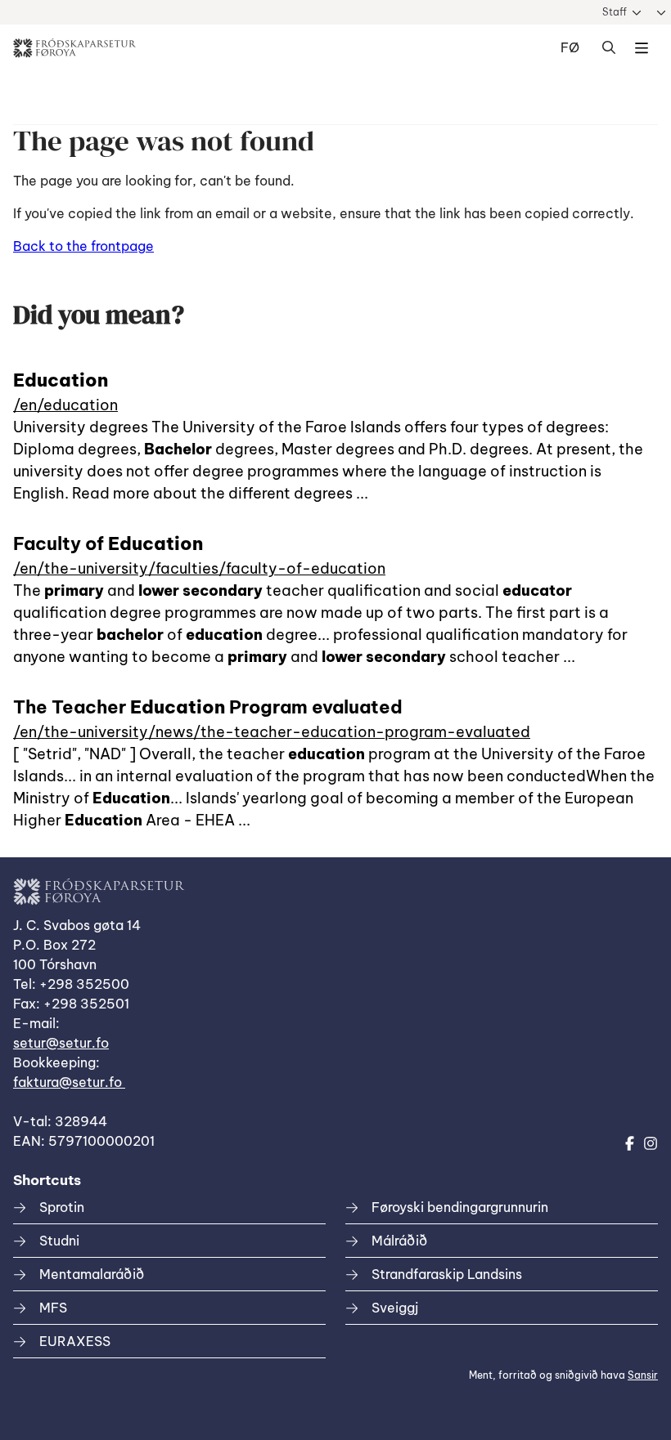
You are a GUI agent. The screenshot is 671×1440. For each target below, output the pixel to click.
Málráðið (399, 1240)
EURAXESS (74, 1341)
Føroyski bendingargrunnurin (460, 1207)
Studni (59, 1240)
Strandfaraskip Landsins (447, 1274)
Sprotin (61, 1207)
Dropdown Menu (641, 48)
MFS (53, 1307)
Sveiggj (395, 1307)
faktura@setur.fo (69, 1082)
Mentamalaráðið (91, 1274)
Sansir (643, 1375)
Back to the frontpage (83, 246)
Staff (614, 12)
